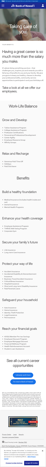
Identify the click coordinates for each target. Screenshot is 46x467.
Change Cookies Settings (14, 463)
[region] (23, 457)
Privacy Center (6, 434)
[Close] (42, 450)
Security (21, 434)
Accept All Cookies (31, 463)
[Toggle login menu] (42, 5)
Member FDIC (23, 442)
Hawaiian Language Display (10, 437)
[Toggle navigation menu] (3, 5)
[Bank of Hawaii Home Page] (22, 5)
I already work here (23, 375)
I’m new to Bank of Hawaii (23, 382)
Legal (15, 434)
